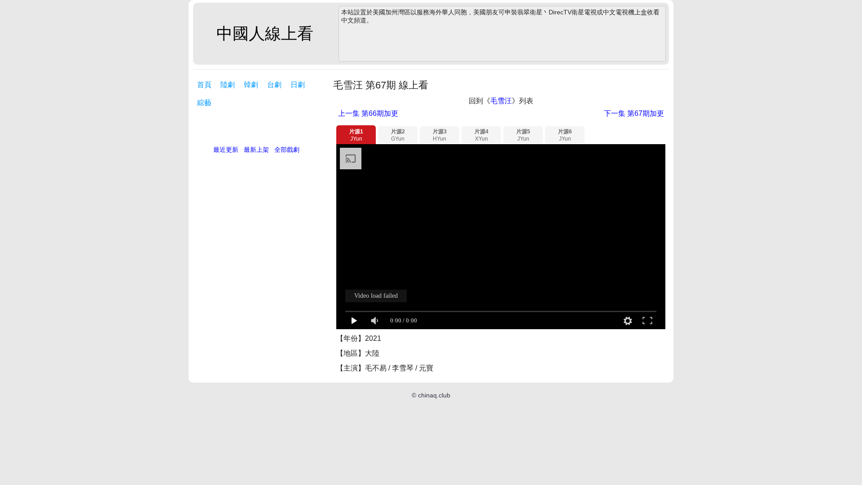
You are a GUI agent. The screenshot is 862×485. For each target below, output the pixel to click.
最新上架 (256, 149)
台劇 (274, 84)
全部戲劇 (286, 149)
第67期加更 (634, 113)
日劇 (297, 84)
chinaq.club (434, 395)
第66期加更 (368, 113)
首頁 (204, 84)
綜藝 (204, 102)
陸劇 (227, 84)
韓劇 (251, 84)
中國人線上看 (264, 33)
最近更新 (225, 149)
